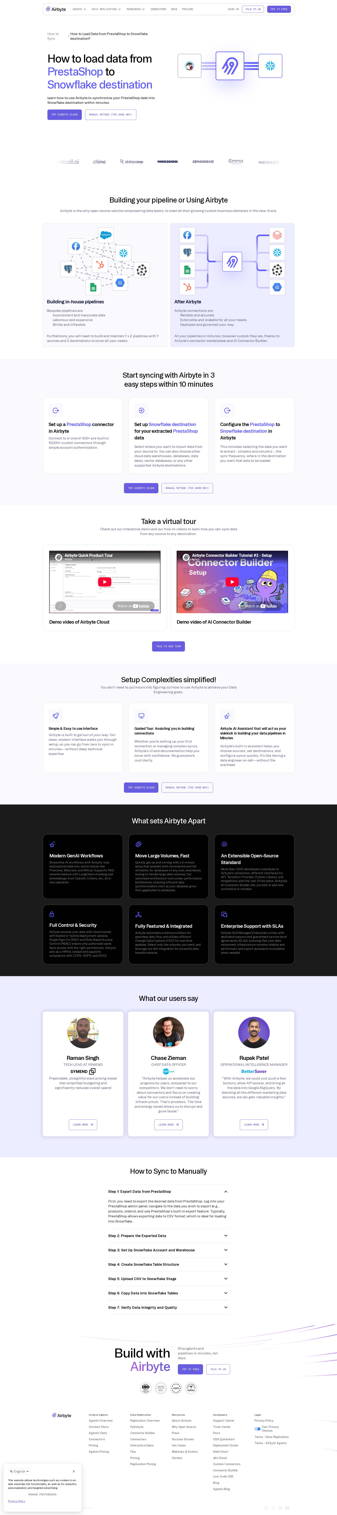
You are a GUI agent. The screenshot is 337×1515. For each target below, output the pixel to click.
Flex (133, 1451)
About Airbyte (181, 1420)
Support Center (224, 1420)
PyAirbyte (136, 1426)
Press (175, 1433)
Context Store (99, 1426)
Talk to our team (168, 646)
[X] (273, 1508)
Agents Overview (101, 1420)
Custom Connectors (226, 1464)
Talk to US (218, 1369)
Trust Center (222, 1426)
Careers (177, 1458)
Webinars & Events (185, 1451)
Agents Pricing (99, 1451)
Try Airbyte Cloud (65, 114)
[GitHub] (266, 1508)
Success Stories (183, 1439)
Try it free (279, 9)
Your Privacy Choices (270, 1428)
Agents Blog (221, 1489)
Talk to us (253, 9)
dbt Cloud (219, 1458)
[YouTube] (287, 1508)
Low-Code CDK (223, 1476)
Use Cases (179, 1445)
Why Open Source (184, 1426)
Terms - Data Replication (272, 1437)
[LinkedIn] (280, 1508)
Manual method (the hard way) (110, 114)
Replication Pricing (143, 1464)
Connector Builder (142, 1433)
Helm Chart (220, 1451)
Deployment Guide (225, 1445)
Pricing (187, 9)
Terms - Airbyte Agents (271, 1443)
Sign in (233, 9)
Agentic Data (98, 1433)
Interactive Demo (142, 1445)
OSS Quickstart (224, 1439)
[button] (80, 9)
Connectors (158, 9)
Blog (216, 1482)
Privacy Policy (264, 1420)
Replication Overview (145, 1420)
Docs (174, 9)
